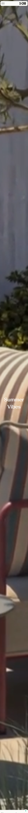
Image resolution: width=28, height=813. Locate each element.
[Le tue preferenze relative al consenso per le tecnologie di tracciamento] (25, 810)
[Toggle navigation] (3, 3)
